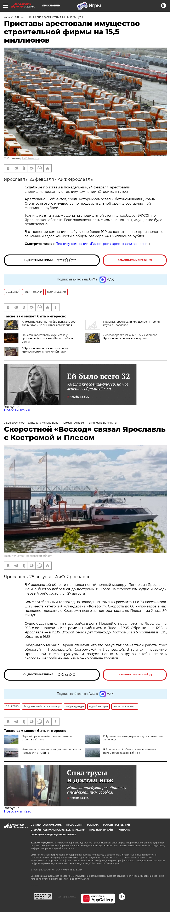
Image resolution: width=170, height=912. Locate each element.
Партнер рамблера (66, 896)
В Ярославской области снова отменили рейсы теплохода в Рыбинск (129, 751)
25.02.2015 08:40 (14, 16)
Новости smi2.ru (18, 410)
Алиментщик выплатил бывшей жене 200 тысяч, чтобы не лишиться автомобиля (48, 323)
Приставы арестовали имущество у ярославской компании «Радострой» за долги (47, 338)
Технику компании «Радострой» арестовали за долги (102, 244)
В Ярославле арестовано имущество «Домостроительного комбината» (45, 350)
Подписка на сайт (101, 829)
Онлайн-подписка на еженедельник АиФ (58, 829)
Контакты (124, 829)
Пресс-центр (74, 825)
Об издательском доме (46, 825)
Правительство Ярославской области (28, 555)
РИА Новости (30, 158)
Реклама (92, 825)
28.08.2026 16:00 (14, 422)
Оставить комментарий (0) (135, 260)
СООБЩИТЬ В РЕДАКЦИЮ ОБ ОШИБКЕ (53, 834)
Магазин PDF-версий (116, 825)
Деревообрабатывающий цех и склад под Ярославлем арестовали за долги (130, 336)
